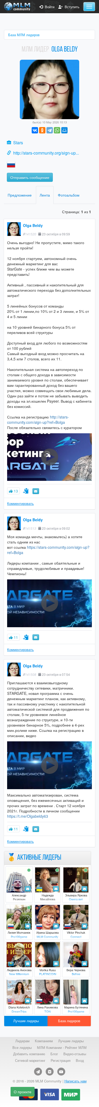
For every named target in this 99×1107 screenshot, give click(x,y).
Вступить (71, 6)
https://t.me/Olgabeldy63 (27, 816)
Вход (80, 1060)
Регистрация (60, 1060)
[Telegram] (49, 130)
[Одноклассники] (42, 130)
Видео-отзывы (74, 1054)
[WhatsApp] (57, 130)
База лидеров (69, 1020)
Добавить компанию (29, 1054)
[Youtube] (61, 1072)
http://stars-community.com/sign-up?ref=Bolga (38, 419)
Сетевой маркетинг (30, 1060)
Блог (54, 1054)
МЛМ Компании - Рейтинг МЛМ (62, 1047)
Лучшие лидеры (26, 1020)
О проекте (22, 1091)
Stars (18, 142)
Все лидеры (22, 1047)
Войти (48, 6)
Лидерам (22, 1041)
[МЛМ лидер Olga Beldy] (49, 88)
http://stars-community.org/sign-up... (46, 153)
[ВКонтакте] (35, 130)
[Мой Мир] (64, 130)
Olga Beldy (33, 225)
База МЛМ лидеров (24, 34)
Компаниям (44, 1041)
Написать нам (75, 1080)
